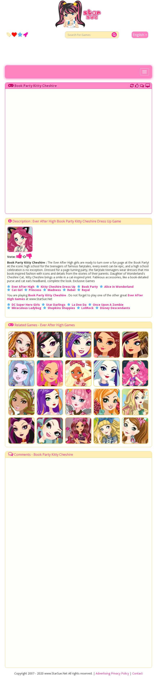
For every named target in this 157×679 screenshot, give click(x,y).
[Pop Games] (14, 34)
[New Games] (9, 34)
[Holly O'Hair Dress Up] (21, 345)
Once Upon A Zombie (108, 305)
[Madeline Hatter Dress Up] (50, 430)
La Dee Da (79, 305)
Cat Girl (17, 290)
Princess (35, 290)
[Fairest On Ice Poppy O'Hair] (50, 402)
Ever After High (23, 287)
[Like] (19, 257)
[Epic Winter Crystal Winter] (107, 373)
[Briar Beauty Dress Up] (78, 430)
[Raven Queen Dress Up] (21, 430)
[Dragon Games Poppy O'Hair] (78, 345)
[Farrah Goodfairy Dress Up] (21, 373)
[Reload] (132, 85)
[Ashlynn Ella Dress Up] (135, 430)
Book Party (90, 287)
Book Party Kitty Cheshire (36, 85)
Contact (137, 673)
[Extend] (148, 85)
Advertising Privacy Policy (112, 673)
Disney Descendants (115, 308)
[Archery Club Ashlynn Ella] (107, 402)
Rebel (71, 290)
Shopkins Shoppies (61, 308)
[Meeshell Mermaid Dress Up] (50, 373)
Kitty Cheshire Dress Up (58, 287)
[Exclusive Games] (20, 34)
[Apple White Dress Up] (135, 402)
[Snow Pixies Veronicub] (135, 373)
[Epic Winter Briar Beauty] (107, 345)
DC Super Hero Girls (26, 305)
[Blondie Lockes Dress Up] (107, 430)
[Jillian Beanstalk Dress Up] (21, 402)
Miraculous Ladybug (26, 308)
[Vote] (137, 85)
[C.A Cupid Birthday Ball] (78, 402)
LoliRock (87, 308)
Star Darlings (55, 305)
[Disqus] (142, 85)
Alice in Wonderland (118, 287)
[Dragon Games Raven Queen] (50, 345)
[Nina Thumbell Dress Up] (78, 373)
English (139, 35)
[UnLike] (29, 257)
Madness (54, 290)
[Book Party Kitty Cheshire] (20, 251)
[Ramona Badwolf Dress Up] (135, 345)
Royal (86, 290)
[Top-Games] (25, 34)
